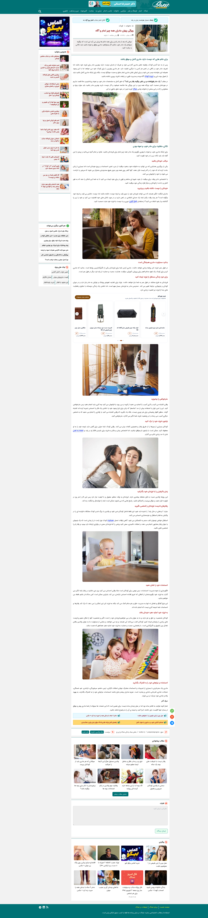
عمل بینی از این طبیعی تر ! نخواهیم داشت (150, 716)
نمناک (146, 11)
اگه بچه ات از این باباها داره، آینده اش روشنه (132, 787)
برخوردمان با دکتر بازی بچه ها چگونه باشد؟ (85, 787)
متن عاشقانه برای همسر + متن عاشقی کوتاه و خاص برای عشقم (54, 236)
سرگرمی (123, 11)
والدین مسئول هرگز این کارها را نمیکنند (108, 763)
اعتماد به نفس (78, 430)
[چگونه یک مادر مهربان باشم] (120, 556)
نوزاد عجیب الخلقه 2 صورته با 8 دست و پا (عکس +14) (108, 864)
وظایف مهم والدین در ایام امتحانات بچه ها (108, 787)
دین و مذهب (74, 11)
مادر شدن (85, 732)
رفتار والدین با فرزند (97, 732)
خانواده (116, 11)
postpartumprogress (153, 732)
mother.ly (142, 732)
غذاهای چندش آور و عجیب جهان (108, 889)
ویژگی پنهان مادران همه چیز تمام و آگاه (114, 31)
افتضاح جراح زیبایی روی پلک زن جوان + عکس (84, 864)
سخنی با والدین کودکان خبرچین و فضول (155, 787)
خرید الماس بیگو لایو (132, 863)
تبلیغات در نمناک (141, 907)
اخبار (140, 11)
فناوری (65, 11)
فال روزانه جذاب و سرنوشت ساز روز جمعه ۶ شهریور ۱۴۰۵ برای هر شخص (132, 890)
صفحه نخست (164, 907)
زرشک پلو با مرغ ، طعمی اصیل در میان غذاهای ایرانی (56, 231)
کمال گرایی (133, 201)
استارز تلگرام (47, 277)
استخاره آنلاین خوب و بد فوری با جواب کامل (149, 722)
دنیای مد (98, 11)
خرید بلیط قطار (49, 282)
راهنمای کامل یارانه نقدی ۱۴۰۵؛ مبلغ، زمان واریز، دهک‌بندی (99, 722)
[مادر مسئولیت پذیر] (120, 233)
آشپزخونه (83, 11)
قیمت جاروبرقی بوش (60, 277)
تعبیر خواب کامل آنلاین (60, 272)
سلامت (91, 11)
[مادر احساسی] (120, 463)
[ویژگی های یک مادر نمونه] (120, 654)
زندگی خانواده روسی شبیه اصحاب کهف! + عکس (156, 889)
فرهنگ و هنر (132, 11)
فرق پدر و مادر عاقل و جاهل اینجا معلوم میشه (132, 763)
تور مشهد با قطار (62, 282)
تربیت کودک (149, 76)
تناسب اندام (107, 11)
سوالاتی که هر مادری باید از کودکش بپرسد (85, 763)
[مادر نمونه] (120, 117)
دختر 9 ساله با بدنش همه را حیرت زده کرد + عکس (101, 716)
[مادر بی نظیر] (120, 370)
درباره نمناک (153, 907)
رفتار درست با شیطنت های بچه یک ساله (155, 763)
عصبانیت (110, 520)
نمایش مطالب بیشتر (120, 794)
